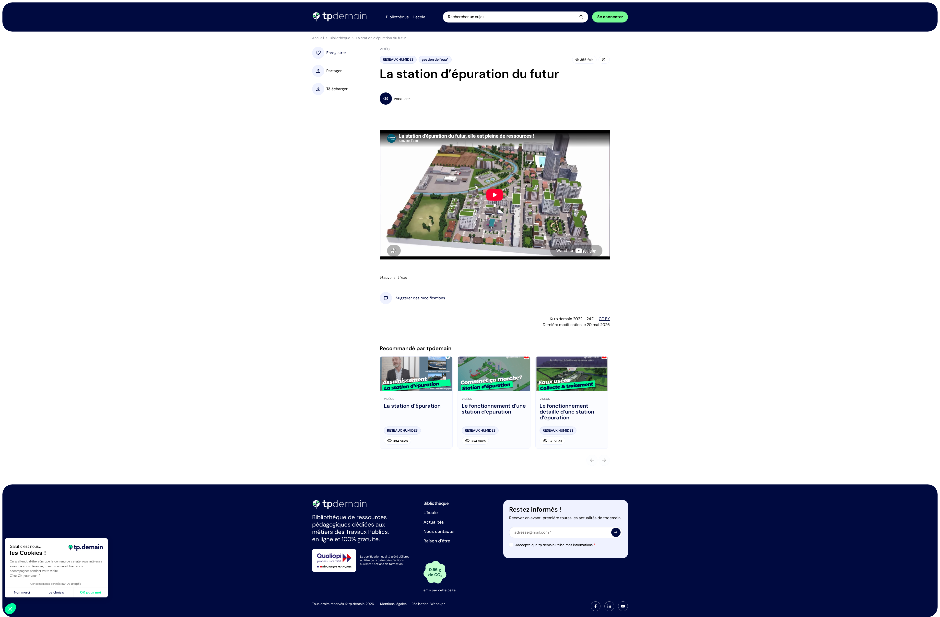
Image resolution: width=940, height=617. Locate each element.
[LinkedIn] (609, 606)
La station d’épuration (412, 406)
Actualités (433, 522)
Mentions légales (393, 604)
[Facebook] (595, 606)
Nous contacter (439, 531)
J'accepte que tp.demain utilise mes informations (555, 545)
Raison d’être (436, 541)
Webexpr (437, 604)
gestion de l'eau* (435, 59)
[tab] (595, 606)
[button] (420, 298)
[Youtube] (623, 606)
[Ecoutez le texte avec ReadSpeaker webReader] (495, 98)
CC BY (604, 318)
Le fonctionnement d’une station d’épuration (494, 409)
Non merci (22, 592)
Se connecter (610, 16)
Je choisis (56, 592)
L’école (430, 512)
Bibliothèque (340, 38)
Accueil (318, 38)
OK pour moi (90, 592)
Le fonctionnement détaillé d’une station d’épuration (567, 412)
